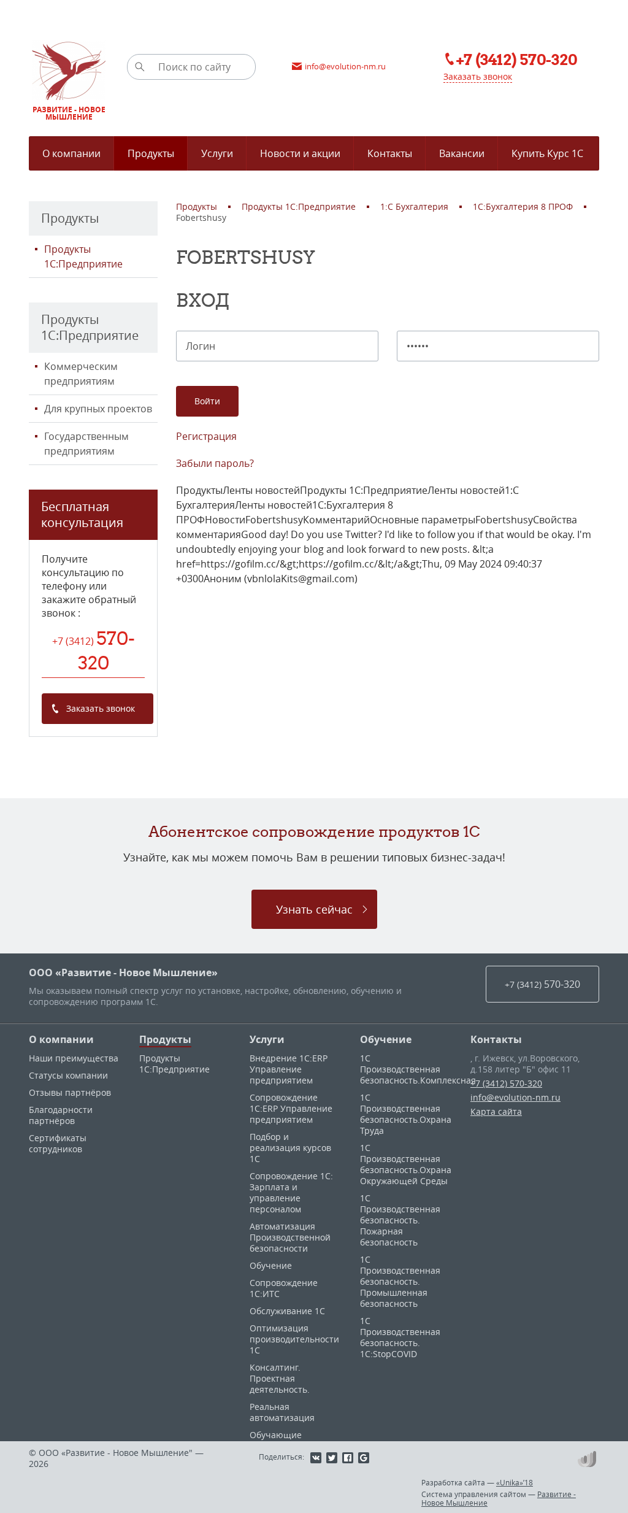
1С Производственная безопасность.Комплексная (418, 1069)
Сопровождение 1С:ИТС (284, 1288)
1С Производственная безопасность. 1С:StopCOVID (400, 1337)
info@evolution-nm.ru (515, 1097)
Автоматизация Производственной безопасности (290, 1237)
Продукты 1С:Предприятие (83, 256)
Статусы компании (68, 1075)
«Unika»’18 (514, 1482)
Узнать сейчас (314, 909)
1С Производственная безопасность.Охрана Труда (405, 1113)
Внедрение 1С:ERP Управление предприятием (288, 1069)
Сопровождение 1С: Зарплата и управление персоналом (291, 1192)
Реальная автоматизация (282, 1412)
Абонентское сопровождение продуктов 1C (314, 831)
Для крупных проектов (98, 408)
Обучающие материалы (276, 1440)
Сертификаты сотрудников (57, 1143)
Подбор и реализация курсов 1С (290, 1148)
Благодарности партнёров (61, 1115)
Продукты (165, 1039)
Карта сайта (496, 1111)
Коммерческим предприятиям (81, 374)
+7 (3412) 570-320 (506, 1083)
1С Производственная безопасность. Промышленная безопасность (400, 1281)
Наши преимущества (73, 1058)
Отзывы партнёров (70, 1092)
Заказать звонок (477, 76)
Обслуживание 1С (287, 1311)
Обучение (271, 1265)
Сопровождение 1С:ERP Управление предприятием (291, 1108)
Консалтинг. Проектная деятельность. (280, 1378)
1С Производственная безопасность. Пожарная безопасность (400, 1220)
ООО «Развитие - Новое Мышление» (123, 972)
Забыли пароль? (215, 463)
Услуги (267, 1039)
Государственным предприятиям (86, 443)
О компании (61, 1039)
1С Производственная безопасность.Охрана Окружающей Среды (405, 1164)
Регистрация (206, 436)
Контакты (496, 1039)
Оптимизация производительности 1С (294, 1339)
